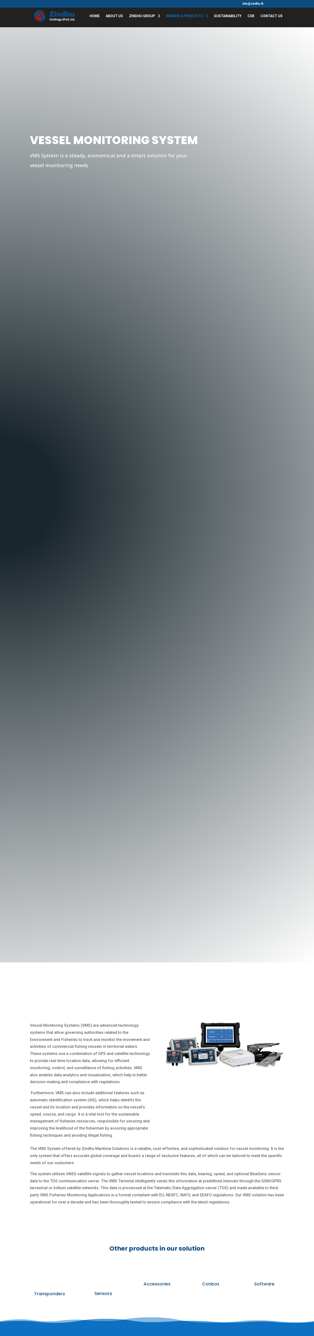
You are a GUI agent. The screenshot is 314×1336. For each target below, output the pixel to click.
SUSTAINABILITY (227, 16)
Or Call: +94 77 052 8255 (285, 119)
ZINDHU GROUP (142, 16)
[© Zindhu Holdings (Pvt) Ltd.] (224, 1069)
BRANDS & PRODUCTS (184, 16)
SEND (288, 79)
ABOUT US (114, 16)
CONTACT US (272, 16)
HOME (95, 16)
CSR (251, 16)
